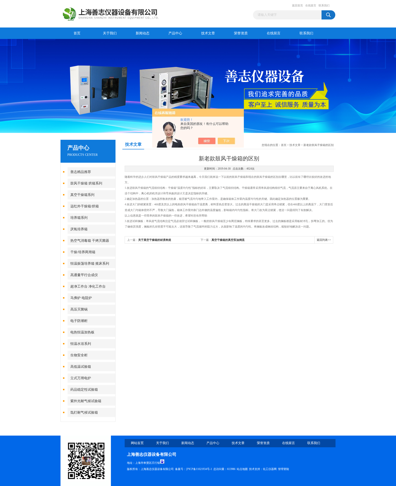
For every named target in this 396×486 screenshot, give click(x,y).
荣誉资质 (241, 33)
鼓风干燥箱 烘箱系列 (86, 183)
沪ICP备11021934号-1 (199, 469)
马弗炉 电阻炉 (81, 298)
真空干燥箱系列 (82, 195)
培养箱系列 (79, 218)
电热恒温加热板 (82, 332)
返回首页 (297, 5)
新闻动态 (142, 33)
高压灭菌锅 (79, 309)
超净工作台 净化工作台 (88, 286)
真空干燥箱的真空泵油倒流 (228, 240)
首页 (77, 33)
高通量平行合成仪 (84, 275)
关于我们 (110, 33)
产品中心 (175, 33)
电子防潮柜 (79, 321)
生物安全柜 (79, 355)
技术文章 (208, 33)
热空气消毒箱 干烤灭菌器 (89, 240)
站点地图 (242, 469)
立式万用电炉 (80, 378)
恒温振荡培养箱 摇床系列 (89, 263)
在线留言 (310, 5)
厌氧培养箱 (79, 229)
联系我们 (324, 5)
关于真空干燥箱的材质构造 (154, 240)
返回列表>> (324, 240)
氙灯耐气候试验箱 (84, 412)
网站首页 (137, 443)
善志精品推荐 (80, 172)
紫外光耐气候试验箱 (85, 401)
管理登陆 (283, 469)
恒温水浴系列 (80, 344)
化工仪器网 (270, 469)
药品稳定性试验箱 (84, 389)
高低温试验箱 (80, 366)
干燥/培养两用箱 (82, 252)
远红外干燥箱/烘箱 (84, 206)
